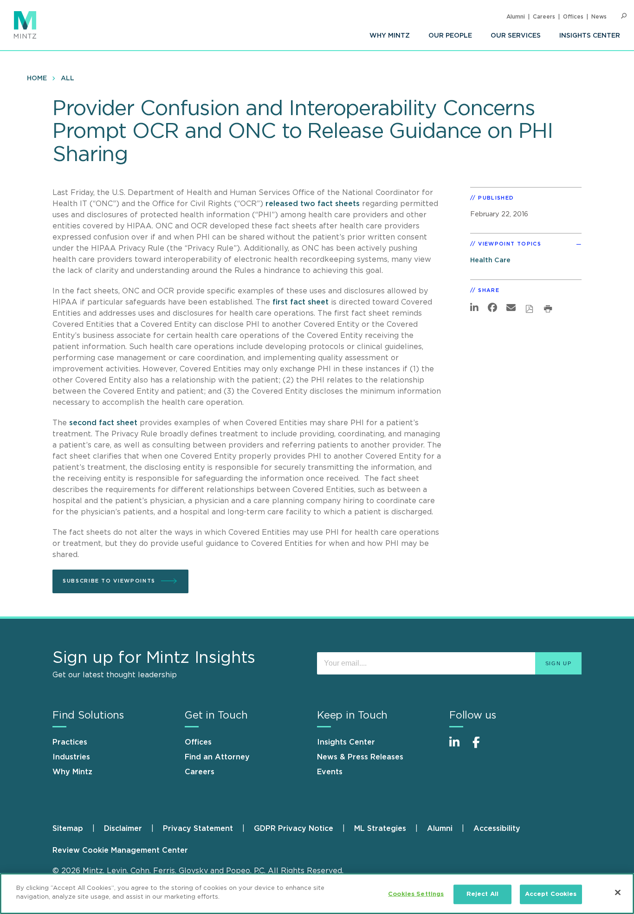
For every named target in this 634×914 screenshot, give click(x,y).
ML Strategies (380, 828)
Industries (71, 757)
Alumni (515, 16)
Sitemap (67, 828)
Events (330, 772)
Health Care (490, 260)
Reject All (482, 894)
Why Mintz (389, 35)
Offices (573, 16)
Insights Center (589, 35)
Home (37, 78)
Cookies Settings (416, 894)
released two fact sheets (312, 203)
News (599, 16)
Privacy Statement (198, 828)
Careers (544, 16)
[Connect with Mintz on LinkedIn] (458, 747)
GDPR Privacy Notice (293, 828)
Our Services (516, 35)
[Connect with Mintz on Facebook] (481, 747)
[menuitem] (389, 35)
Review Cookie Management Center (120, 850)
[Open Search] (624, 16)
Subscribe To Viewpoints (109, 580)
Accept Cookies (551, 894)
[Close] (618, 892)
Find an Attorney (217, 757)
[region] (317, 893)
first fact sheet (300, 302)
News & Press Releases (360, 757)
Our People (450, 35)
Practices (69, 742)
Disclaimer (123, 828)
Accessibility (496, 828)
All (67, 78)
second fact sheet (103, 423)
